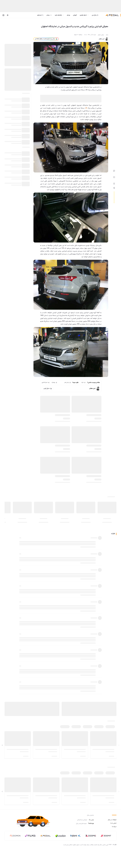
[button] (35, 821)
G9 (86, 108)
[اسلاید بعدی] (2, 745)
